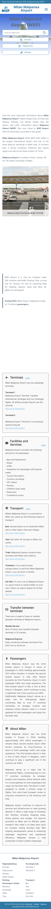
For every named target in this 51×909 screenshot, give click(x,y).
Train (28, 890)
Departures (7, 870)
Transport (30, 880)
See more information (15, 408)
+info (27, 378)
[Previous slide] (5, 191)
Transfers (30, 893)
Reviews (6, 886)
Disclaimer (28, 904)
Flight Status (8, 877)
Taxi (27, 886)
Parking (5, 880)
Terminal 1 (30, 867)
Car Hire (29, 896)
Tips (4, 896)
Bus (27, 883)
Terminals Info (32, 864)
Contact (36, 904)
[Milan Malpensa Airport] (5, 9)
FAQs (4, 893)
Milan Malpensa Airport (26, 8)
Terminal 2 (30, 870)
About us (43, 904)
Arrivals (5, 867)
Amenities (6, 890)
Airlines (5, 873)
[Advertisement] (25, 86)
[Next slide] (45, 191)
